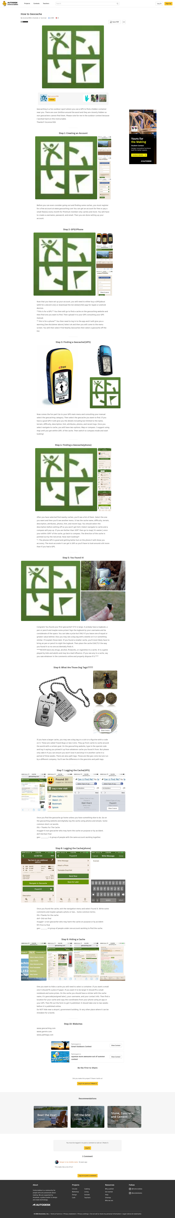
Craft (73, 1198)
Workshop (75, 1192)
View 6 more (104, 292)
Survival (43, 18)
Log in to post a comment (87, 1176)
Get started (109, 1192)
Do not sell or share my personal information (105, 1214)
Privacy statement (69, 1214)
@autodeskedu (137, 1193)
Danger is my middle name (68, 1162)
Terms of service (56, 1214)
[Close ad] (154, 111)
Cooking (87, 1189)
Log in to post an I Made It (87, 1084)
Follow (51, 100)
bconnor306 (27, 18)
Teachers (46, 3)
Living (86, 1192)
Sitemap (108, 1198)
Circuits (74, 1189)
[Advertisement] (142, 137)
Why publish (109, 1189)
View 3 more (104, 508)
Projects (27, 3)
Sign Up (168, 4)
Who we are (109, 1200)
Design (74, 1195)
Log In (159, 4)
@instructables (137, 1189)
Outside (35, 18)
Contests (36, 3)
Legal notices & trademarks (131, 1214)
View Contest (115, 1045)
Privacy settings (83, 1214)
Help (106, 1195)
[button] (124, 22)
